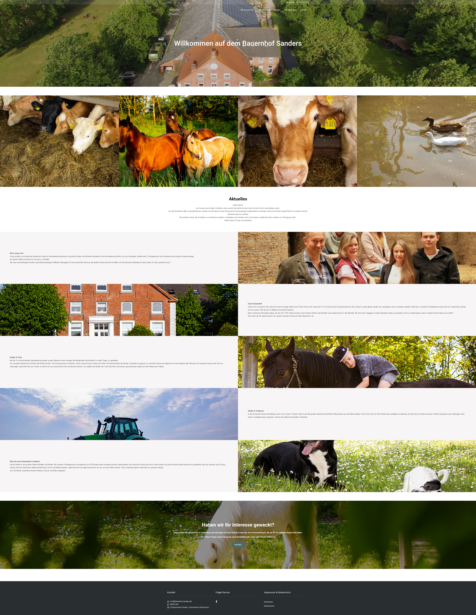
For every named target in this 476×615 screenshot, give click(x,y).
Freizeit (277, 10)
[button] (2, 141)
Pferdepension (290, 10)
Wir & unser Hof (247, 10)
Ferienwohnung (264, 10)
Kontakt (303, 10)
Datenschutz (269, 606)
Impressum (268, 602)
